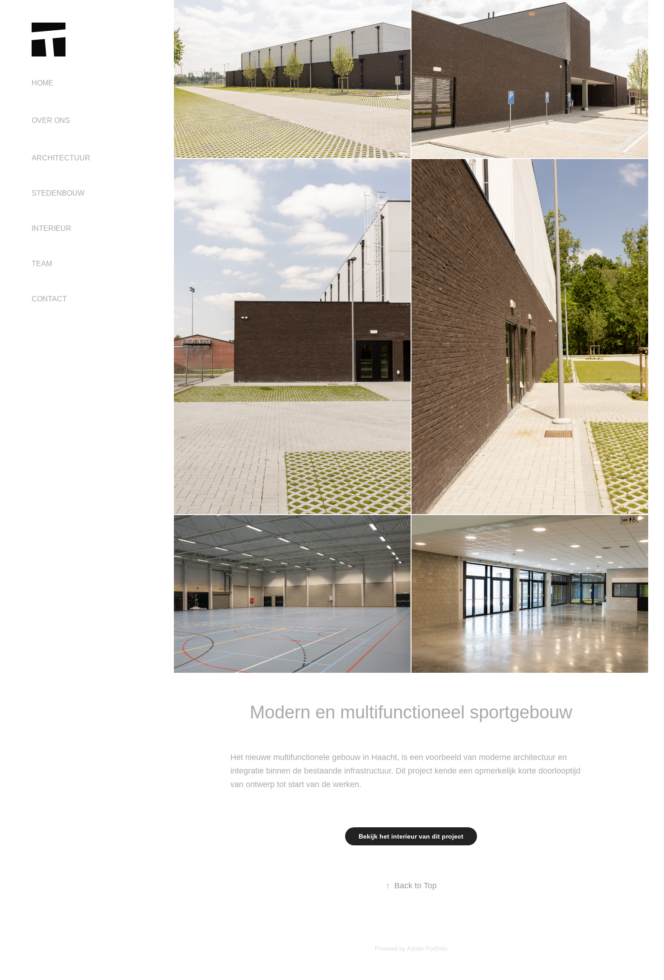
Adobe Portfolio (427, 948)
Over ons (51, 120)
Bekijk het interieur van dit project (411, 836)
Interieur (51, 228)
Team (42, 263)
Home (42, 83)
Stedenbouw (58, 193)
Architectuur (61, 158)
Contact (49, 299)
